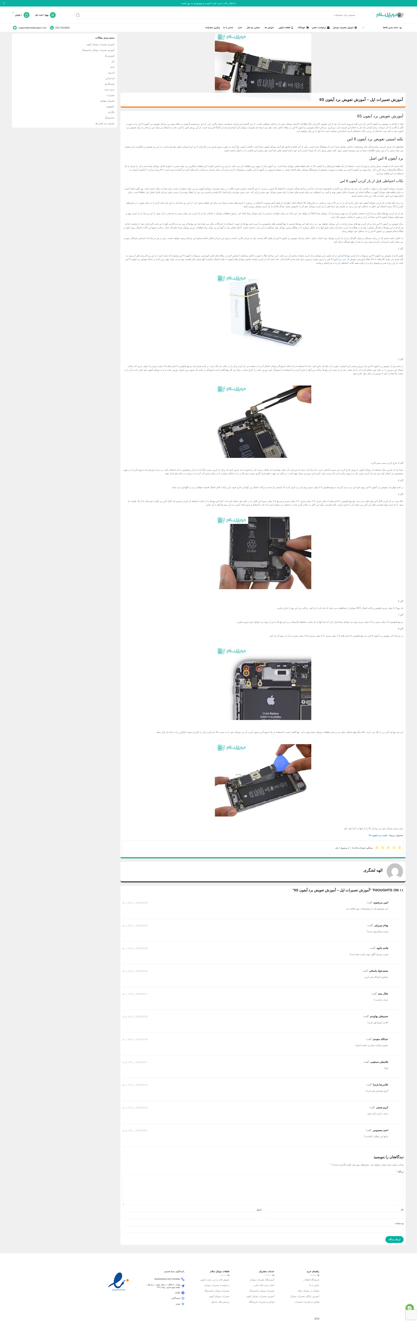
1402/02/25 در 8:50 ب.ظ (135, 925)
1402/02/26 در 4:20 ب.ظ (135, 948)
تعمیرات (111, 95)
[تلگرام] (182, 1292)
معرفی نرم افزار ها (105, 123)
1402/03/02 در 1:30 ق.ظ (134, 1130)
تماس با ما (314, 1285)
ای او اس (110, 78)
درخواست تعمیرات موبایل (216, 1285)
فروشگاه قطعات (311, 1279)
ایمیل (258, 1209)
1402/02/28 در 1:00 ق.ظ (134, 1016)
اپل (113, 61)
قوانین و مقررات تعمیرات (307, 1301)
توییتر (178, 1304)
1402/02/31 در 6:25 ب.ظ (135, 1107)
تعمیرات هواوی (107, 100)
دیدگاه (400, 1171)
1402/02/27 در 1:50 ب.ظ (135, 994)
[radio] (376, 847)
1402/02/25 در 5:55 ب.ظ (135, 902)
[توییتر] (182, 1303)
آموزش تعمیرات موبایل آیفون (100, 44)
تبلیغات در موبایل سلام (308, 1290)
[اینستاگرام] (182, 1298)
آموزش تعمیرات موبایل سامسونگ (98, 50)
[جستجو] (78, 15)
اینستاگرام (110, 84)
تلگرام (111, 112)
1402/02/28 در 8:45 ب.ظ (135, 1039)
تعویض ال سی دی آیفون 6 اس (341, 259)
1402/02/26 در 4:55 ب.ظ (135, 971)
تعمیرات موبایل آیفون (219, 1296)
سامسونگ (110, 117)
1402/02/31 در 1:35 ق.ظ (134, 1062)
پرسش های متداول (220, 1301)
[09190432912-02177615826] (182, 1279)
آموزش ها (110, 55)
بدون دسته (109, 89)
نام (402, 1209)
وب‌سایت (399, 1223)
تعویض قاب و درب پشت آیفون (214, 1279)
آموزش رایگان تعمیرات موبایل (304, 1296)
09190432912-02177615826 (167, 1279)
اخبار (112, 67)
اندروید (111, 72)
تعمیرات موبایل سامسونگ (261, 1290)
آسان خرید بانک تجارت (263, 1285)
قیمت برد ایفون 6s (378, 835)
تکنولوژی (110, 106)
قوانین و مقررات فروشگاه (261, 1301)
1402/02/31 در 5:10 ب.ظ (135, 1085)
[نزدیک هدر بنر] (4, 3)
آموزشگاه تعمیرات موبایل (262, 1279)
